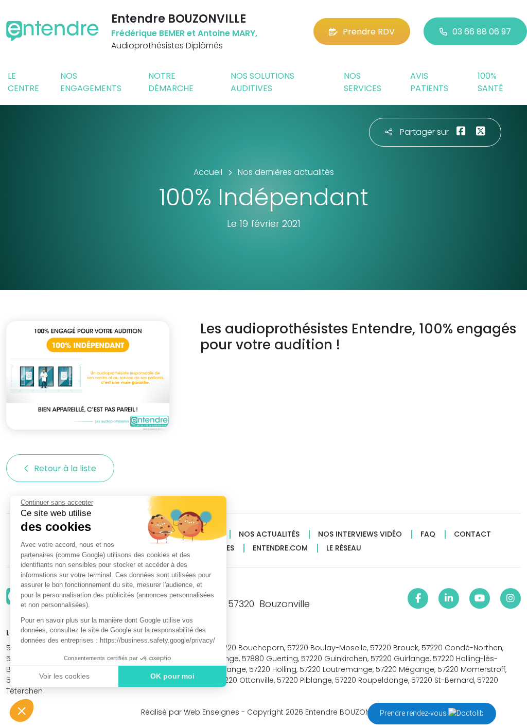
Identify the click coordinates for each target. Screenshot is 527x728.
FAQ (427, 534)
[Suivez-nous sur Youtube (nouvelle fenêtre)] (479, 598)
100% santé (490, 82)
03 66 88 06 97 (481, 32)
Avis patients (429, 82)
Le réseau (343, 548)
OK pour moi (172, 676)
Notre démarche (171, 82)
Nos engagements (90, 82)
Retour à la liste (66, 468)
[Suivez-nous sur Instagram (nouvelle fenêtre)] (510, 598)
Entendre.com (280, 548)
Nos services (362, 82)
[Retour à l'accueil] (52, 31)
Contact (472, 534)
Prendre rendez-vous (414, 713)
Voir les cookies (64, 676)
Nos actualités (269, 534)
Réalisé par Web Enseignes (190, 712)
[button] (21, 710)
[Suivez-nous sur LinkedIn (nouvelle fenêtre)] (448, 598)
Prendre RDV (369, 32)
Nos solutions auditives (262, 82)
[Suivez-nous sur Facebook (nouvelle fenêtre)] (418, 598)
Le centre (23, 82)
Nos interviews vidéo (360, 534)
